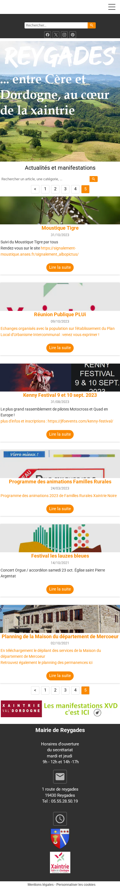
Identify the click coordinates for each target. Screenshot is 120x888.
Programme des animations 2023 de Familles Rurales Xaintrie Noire (59, 495)
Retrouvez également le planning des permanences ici (46, 662)
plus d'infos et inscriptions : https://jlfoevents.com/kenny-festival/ (57, 421)
